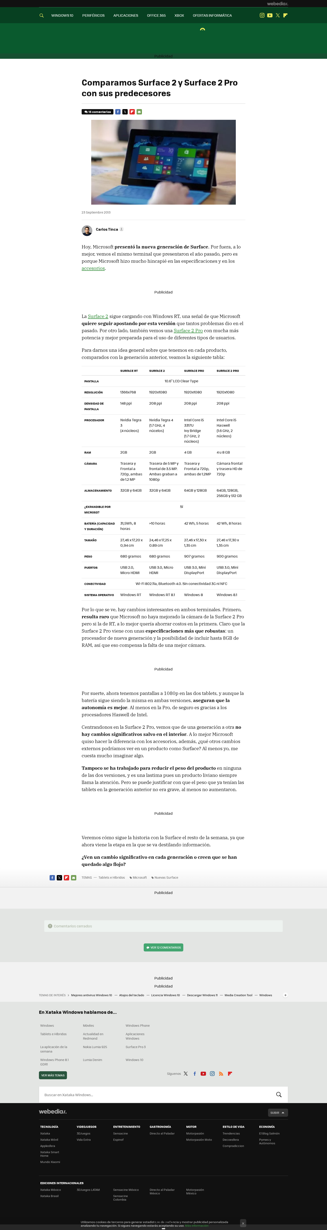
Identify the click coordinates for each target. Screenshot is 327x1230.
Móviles (88, 1025)
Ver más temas (53, 1075)
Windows (47, 1025)
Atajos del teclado (132, 995)
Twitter (277, 15)
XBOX (179, 15)
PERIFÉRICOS (93, 15)
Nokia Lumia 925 (95, 1047)
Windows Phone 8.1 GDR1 (54, 1061)
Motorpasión (195, 1133)
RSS (221, 1072)
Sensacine (120, 1133)
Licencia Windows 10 (166, 995)
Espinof (118, 1139)
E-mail (139, 111)
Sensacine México (126, 1189)
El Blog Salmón (269, 1133)
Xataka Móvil (49, 1139)
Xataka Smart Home (49, 1154)
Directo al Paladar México (162, 1191)
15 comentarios (100, 112)
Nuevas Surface (166, 877)
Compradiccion (233, 1146)
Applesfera (47, 1146)
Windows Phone (138, 1025)
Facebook (118, 111)
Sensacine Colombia (120, 1197)
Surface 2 (98, 316)
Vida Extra (84, 1139)
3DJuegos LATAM (88, 1189)
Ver (166, 947)
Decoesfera (231, 1139)
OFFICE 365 (156, 15)
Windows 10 (134, 1059)
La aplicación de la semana (53, 1049)
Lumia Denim (92, 1059)
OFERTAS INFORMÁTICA (212, 15)
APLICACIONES (125, 15)
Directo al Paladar (162, 1133)
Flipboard (285, 15)
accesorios (93, 268)
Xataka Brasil (49, 1196)
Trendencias (231, 1133)
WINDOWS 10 (62, 15)
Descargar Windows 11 (202, 995)
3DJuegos (83, 1133)
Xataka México (50, 1189)
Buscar (279, 1095)
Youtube (269, 15)
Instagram (262, 15)
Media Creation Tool (239, 995)
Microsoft (140, 877)
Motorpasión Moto (199, 1139)
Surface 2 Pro (188, 330)
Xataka (45, 1133)
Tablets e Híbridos (112, 877)
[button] (109, 229)
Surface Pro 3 (136, 1047)
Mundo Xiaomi (50, 1162)
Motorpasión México (195, 1191)
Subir (274, 1112)
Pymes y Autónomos (267, 1141)
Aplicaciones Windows (135, 1036)
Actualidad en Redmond (93, 1036)
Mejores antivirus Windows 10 (92, 995)
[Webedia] (277, 3)
